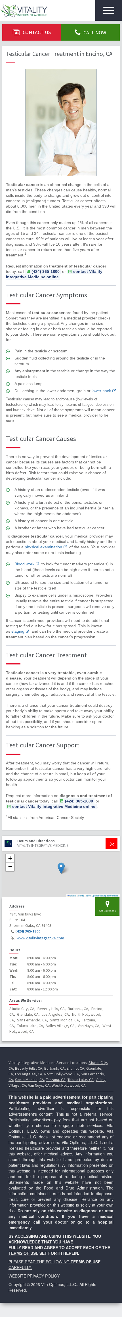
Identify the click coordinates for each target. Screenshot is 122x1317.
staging (17, 631)
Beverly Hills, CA (28, 1068)
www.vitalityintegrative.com (40, 937)
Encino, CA (75, 1068)
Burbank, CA (54, 1068)
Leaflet (73, 895)
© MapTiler (83, 895)
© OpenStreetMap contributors (103, 895)
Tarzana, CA (56, 1079)
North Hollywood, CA (61, 1073)
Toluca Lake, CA (81, 1079)
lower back (101, 390)
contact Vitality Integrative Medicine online (54, 274)
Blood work (24, 564)
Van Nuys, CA (39, 1085)
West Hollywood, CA (69, 1085)
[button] (61, 868)
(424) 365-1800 (27, 931)
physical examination (43, 547)
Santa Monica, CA (29, 1079)
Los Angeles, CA (28, 1073)
